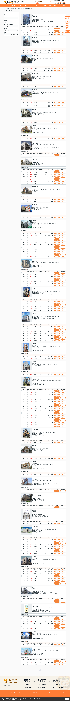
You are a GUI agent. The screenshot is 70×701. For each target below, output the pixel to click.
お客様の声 (24, 692)
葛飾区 (34, 109)
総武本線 (34, 129)
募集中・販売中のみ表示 (10, 17)
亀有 (35, 220)
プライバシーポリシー (55, 692)
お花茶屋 (38, 484)
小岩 (36, 21)
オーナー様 (32, 5)
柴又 (38, 114)
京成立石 (38, 450)
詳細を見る (57, 28)
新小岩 (38, 129)
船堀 (38, 293)
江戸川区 (34, 15)
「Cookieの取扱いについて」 (11, 699)
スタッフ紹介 (12, 692)
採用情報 (29, 692)
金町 (38, 147)
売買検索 (19, 5)
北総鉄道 (34, 162)
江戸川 (38, 59)
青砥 (37, 227)
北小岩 (37, 55)
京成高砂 (38, 113)
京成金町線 (35, 114)
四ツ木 (38, 132)
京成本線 (34, 59)
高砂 (35, 109)
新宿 (35, 461)
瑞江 (36, 15)
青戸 (35, 343)
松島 (36, 204)
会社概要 (18, 692)
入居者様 (25, 5)
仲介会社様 (38, 5)
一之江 (38, 292)
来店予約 (41, 692)
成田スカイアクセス (36, 516)
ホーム (7, 5)
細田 (35, 510)
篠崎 (38, 20)
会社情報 (44, 5)
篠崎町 (37, 37)
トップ (7, 692)
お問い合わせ (56, 5)
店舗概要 (50, 5)
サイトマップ (47, 692)
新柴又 (38, 162)
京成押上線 (35, 132)
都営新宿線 (35, 19)
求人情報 (63, 5)
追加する (63, 28)
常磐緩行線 (35, 147)
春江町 (37, 288)
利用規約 (62, 692)
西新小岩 (36, 186)
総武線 (34, 21)
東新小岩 (36, 125)
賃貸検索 (13, 5)
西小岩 (37, 429)
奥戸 (35, 445)
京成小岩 (38, 61)
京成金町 (38, 638)
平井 (36, 209)
